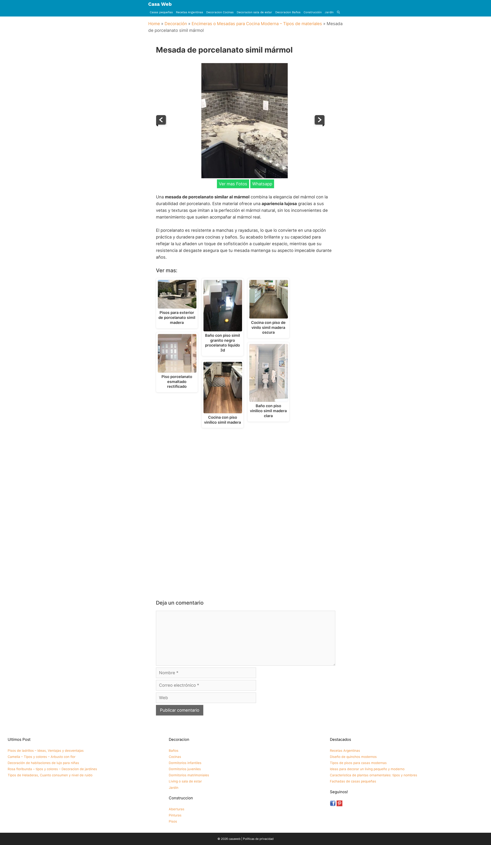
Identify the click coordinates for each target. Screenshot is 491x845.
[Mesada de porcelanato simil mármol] (244, 176)
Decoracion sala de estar (254, 12)
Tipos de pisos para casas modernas (358, 763)
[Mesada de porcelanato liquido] (319, 124)
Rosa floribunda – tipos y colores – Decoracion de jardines (52, 769)
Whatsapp (262, 183)
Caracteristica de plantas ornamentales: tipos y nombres (373, 775)
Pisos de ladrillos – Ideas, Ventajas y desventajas (46, 751)
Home (154, 23)
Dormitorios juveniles (185, 769)
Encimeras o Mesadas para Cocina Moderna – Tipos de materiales (257, 23)
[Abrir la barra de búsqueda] (338, 12)
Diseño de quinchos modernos (353, 757)
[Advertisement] (246, 462)
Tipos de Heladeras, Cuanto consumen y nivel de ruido (50, 775)
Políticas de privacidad (258, 839)
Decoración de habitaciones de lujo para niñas (43, 763)
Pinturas (175, 815)
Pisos (173, 821)
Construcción (313, 12)
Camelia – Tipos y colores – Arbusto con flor (41, 757)
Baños (173, 751)
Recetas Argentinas (189, 12)
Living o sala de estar (185, 781)
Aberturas (176, 809)
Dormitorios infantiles (185, 763)
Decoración (176, 23)
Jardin (329, 12)
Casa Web (160, 4)
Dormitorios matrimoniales (189, 775)
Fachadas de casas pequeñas (353, 781)
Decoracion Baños (288, 12)
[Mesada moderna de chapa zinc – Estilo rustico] (161, 124)
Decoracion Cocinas (220, 12)
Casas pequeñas (161, 12)
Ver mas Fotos (233, 183)
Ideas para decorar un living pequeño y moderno (367, 769)
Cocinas (175, 757)
